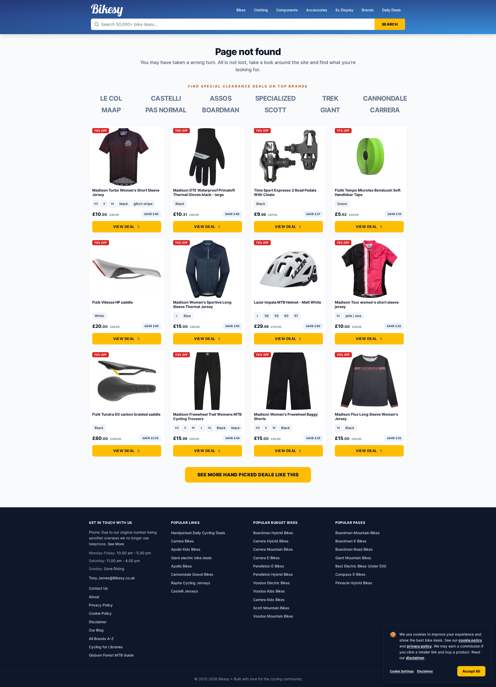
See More (116, 544)
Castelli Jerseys (184, 591)
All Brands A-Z (101, 638)
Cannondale (385, 98)
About (94, 597)
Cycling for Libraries (106, 647)
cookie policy (470, 640)
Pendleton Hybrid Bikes (273, 574)
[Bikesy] (107, 10)
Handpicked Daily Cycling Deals (198, 533)
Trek (330, 98)
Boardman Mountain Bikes (357, 533)
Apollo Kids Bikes (185, 549)
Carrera (385, 110)
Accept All (471, 671)
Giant (330, 110)
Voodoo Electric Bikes (271, 583)
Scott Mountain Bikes (271, 608)
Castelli (166, 98)
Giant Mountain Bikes (353, 558)
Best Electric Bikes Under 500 (360, 566)
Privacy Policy (101, 605)
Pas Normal (166, 110)
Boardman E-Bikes (351, 541)
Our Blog (96, 630)
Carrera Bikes (182, 541)
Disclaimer (425, 671)
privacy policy (419, 646)
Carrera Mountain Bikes (273, 549)
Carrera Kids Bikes (269, 599)
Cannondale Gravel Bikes (192, 574)
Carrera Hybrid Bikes (271, 541)
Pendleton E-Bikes (268, 566)
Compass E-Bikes (350, 574)
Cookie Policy (100, 613)
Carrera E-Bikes (266, 558)
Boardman (220, 110)
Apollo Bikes (181, 566)
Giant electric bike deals (191, 558)
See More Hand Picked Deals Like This (248, 474)
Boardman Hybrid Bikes (273, 533)
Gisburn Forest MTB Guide (111, 655)
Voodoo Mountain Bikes (273, 616)
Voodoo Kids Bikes (269, 591)
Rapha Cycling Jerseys (190, 583)
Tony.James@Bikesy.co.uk (112, 578)
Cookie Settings (402, 671)
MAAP (111, 110)
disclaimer (415, 658)
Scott (275, 110)
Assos (220, 98)
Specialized (275, 98)
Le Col (111, 98)
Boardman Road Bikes (354, 549)
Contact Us (98, 588)
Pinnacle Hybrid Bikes (353, 583)
